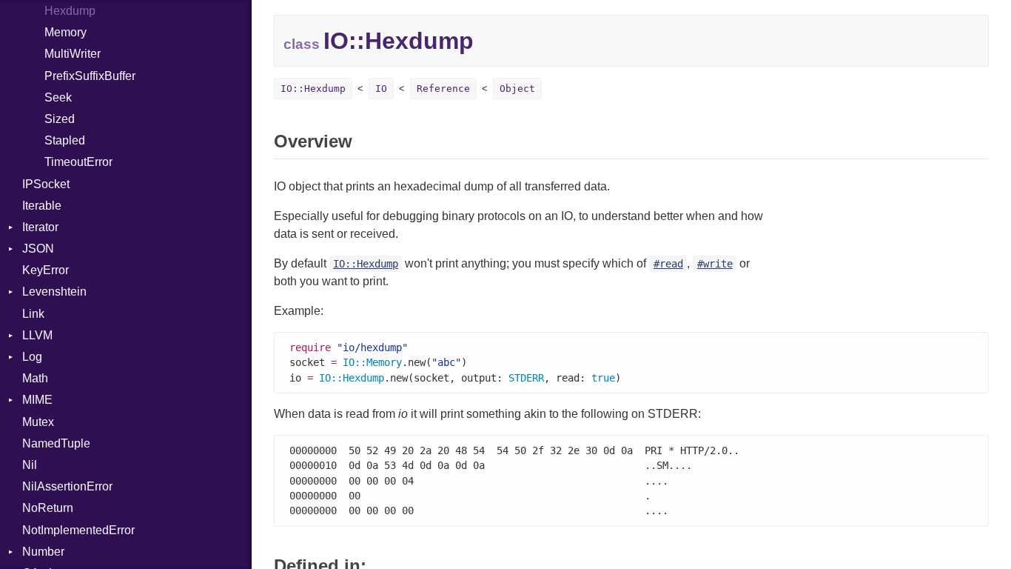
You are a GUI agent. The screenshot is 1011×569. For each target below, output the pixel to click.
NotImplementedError (78, 530)
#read (668, 264)
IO (381, 88)
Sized (59, 119)
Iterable (41, 205)
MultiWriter (72, 53)
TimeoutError (78, 162)
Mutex (38, 422)
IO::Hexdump (313, 88)
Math (35, 378)
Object (517, 88)
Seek (58, 97)
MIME (37, 399)
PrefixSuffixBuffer (89, 76)
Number (43, 551)
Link (33, 313)
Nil (29, 465)
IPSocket (46, 184)
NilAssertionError (67, 486)
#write (715, 264)
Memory (65, 32)
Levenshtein (54, 291)
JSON (38, 248)
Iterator (40, 227)
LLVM (37, 335)
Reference (443, 88)
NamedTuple (56, 443)
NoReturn (47, 508)
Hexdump (69, 10)
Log (32, 356)
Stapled (64, 140)
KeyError (45, 270)
